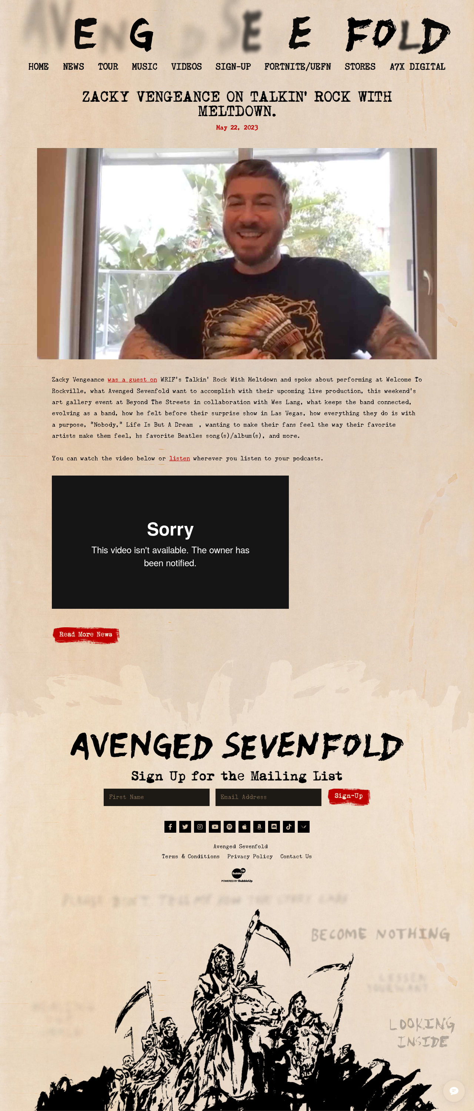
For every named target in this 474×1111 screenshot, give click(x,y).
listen (179, 458)
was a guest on (132, 379)
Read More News (85, 634)
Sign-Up (349, 795)
